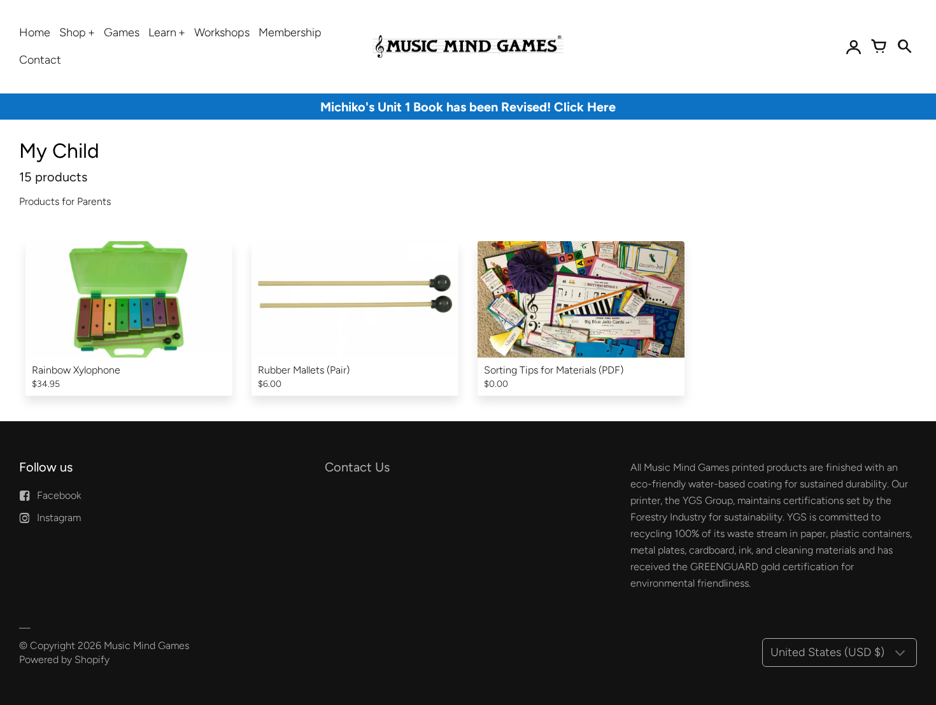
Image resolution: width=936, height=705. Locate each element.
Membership (290, 32)
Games (121, 32)
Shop (72, 32)
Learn (162, 32)
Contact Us (357, 467)
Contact (40, 60)
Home (34, 32)
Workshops (222, 32)
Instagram (59, 518)
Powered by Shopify (64, 659)
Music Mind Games (146, 645)
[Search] (904, 46)
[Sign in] (853, 46)
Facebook (59, 495)
